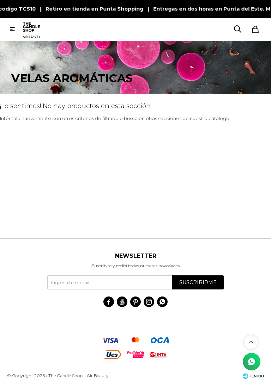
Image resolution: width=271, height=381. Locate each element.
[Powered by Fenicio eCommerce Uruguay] (253, 375)
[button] (237, 29)
